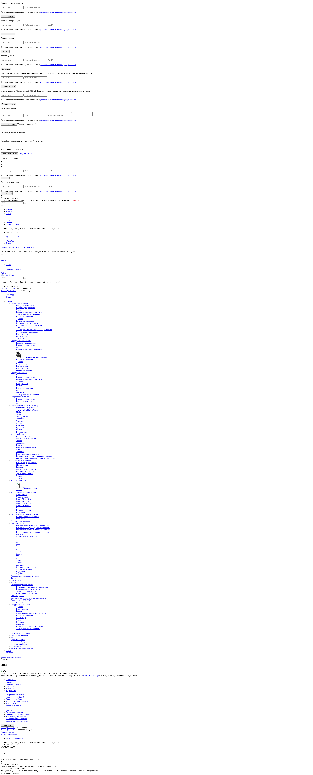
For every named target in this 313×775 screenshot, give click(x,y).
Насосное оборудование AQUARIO (26, 514)
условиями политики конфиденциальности (58, 12)
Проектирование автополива (18, 714)
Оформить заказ (25, 154)
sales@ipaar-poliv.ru (9, 734)
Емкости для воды (18, 523)
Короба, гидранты (18, 480)
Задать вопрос (7, 725)
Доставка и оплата (13, 224)
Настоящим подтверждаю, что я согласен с (40, 12)
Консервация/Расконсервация (23, 644)
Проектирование (18, 640)
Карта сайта (11, 691)
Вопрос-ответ (16, 646)
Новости (9, 222)
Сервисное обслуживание (21, 642)
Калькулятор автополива (16, 716)
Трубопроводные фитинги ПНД (24, 406)
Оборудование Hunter (20, 303)
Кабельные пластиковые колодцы (25, 576)
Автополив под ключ (19, 635)
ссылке (76, 200)
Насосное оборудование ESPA (23, 492)
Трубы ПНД (16, 580)
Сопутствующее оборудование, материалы (28, 598)
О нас (8, 220)
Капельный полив (18, 434)
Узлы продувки (17, 596)
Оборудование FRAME (20, 604)
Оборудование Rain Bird (21, 341)
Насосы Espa (11, 704)
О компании (11, 680)
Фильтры (14, 578)
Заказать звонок (7, 247)
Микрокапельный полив (21, 460)
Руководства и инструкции (22, 648)
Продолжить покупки (9, 154)
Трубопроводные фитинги (17, 701)
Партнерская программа (21, 633)
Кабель (14, 582)
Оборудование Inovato (20, 397)
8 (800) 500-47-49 (8, 288)
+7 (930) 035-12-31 (8, 291)
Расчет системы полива (24, 247)
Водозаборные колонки (20, 521)
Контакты (10, 216)
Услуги (9, 211)
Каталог (9, 209)
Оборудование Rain (19, 373)
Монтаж (14, 637)
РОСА (8, 214)
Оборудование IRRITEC (21, 600)
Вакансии (10, 686)
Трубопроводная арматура (22, 585)
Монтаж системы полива (16, 719)
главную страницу (91, 675)
